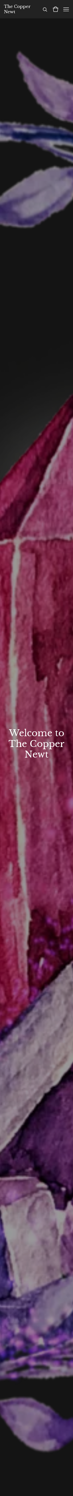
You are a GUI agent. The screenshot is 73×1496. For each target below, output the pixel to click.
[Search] (45, 9)
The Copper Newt (17, 9)
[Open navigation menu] (66, 9)
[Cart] (56, 9)
